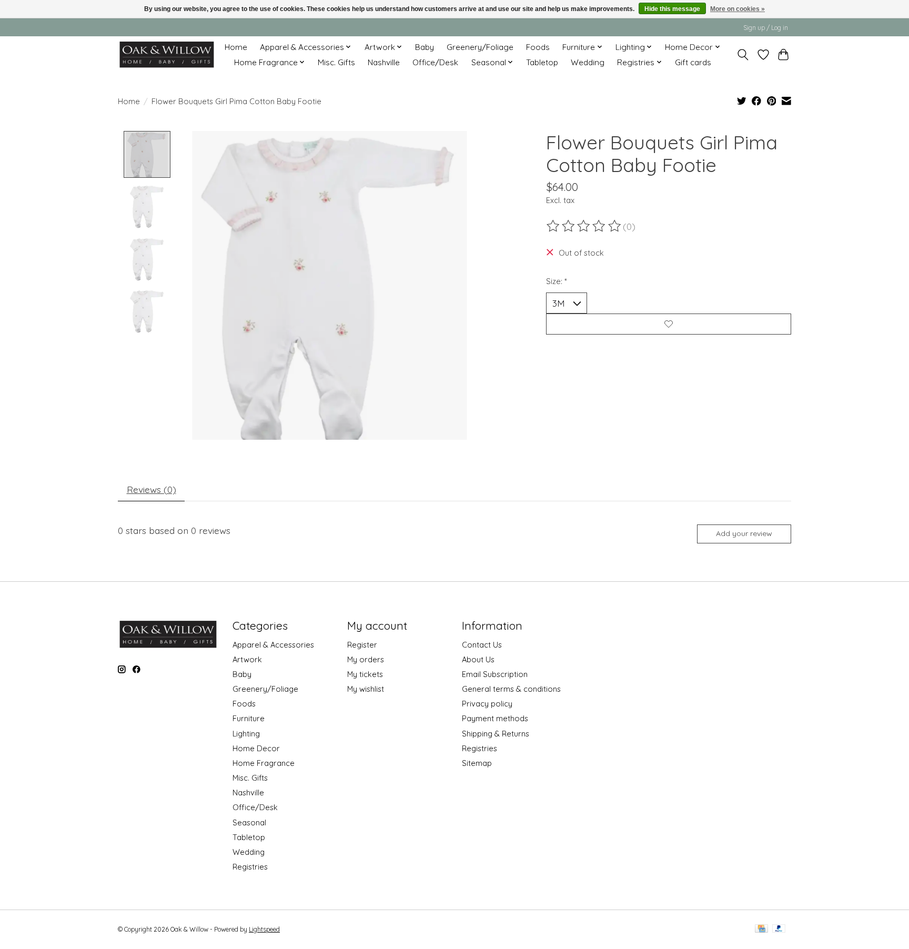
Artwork (247, 659)
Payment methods (495, 718)
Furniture (249, 718)
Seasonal (249, 822)
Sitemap (477, 763)
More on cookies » (737, 9)
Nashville (384, 62)
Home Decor (256, 748)
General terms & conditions (511, 689)
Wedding (587, 62)
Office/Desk (435, 62)
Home (236, 47)
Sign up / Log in (765, 28)
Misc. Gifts (336, 62)
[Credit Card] (761, 929)
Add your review (744, 533)
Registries (250, 867)
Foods (538, 47)
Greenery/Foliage (480, 47)
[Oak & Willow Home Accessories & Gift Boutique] (166, 54)
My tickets (365, 674)
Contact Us (482, 645)
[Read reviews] (584, 226)
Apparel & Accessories (273, 645)
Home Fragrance (264, 763)
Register (362, 645)
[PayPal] (779, 929)
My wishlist (365, 689)
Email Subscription (495, 674)
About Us (478, 659)
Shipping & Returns (495, 734)
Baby (424, 47)
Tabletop (542, 62)
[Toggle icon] (743, 54)
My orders (365, 659)
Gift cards (693, 62)
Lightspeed (264, 929)
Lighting (246, 734)
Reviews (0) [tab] (151, 489)
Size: (556, 281)
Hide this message (672, 9)
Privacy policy (487, 704)
